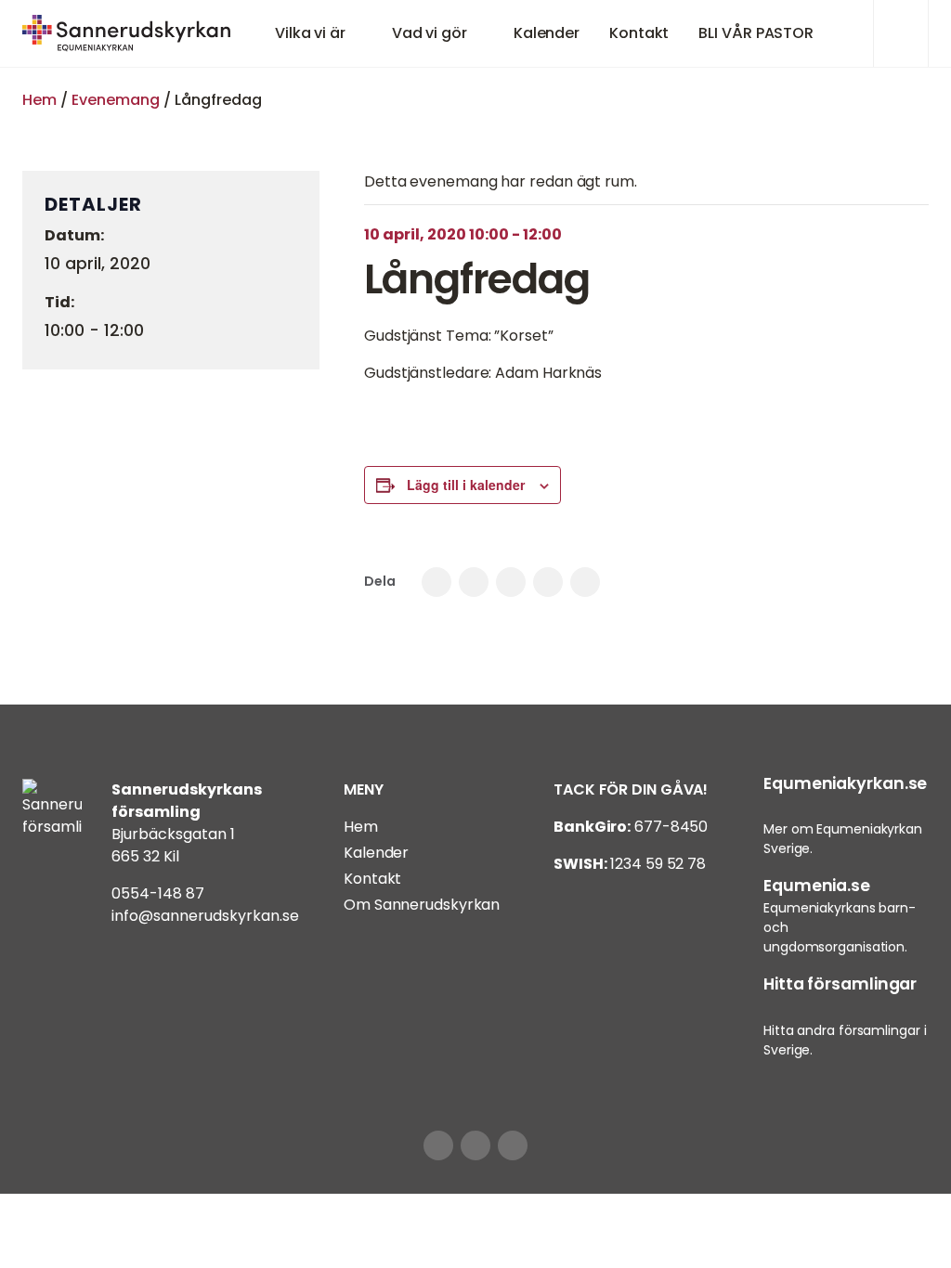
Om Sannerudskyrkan (422, 904)
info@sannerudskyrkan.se (205, 915)
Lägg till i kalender (466, 484)
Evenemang (116, 99)
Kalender (547, 33)
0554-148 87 (157, 893)
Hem (39, 99)
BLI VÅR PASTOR (756, 33)
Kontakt (639, 33)
